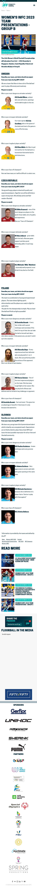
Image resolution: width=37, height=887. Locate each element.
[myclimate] (18, 851)
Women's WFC (5, 543)
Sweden (5, 73)
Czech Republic (9, 180)
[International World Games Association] (18, 769)
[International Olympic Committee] (18, 778)
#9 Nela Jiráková (20, 236)
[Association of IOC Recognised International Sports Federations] (18, 787)
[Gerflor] (18, 711)
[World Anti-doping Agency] (18, 796)
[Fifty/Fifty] (18, 694)
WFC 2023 (20, 541)
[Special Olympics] (18, 805)
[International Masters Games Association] (18, 824)
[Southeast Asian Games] (18, 842)
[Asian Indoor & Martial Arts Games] (18, 860)
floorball (20, 539)
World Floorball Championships (9, 541)
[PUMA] (18, 747)
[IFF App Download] (18, 621)
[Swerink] (18, 738)
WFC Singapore (28, 541)
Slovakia (6, 414)
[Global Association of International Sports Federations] (18, 760)
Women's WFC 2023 (11, 539)
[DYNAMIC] (18, 729)
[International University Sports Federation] (18, 833)
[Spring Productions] (18, 869)
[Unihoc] (18, 720)
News (8, 10)
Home (3, 10)
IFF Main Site (8, 5)
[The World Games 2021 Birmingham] (18, 814)
